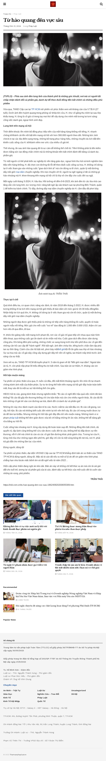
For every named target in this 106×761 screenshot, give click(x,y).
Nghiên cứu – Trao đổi (48, 694)
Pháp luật (17, 14)
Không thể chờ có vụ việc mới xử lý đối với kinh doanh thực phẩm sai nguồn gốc (25, 527)
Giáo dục (7, 694)
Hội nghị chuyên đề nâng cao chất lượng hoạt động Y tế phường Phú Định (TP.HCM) (58, 606)
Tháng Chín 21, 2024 (12, 26)
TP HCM (35, 109)
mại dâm (20, 172)
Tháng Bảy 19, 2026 (64, 533)
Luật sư (41, 690)
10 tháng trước (24, 609)
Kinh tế (7, 698)
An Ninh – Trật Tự (11, 690)
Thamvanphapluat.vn (18, 755)
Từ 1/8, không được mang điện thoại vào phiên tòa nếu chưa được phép (75, 527)
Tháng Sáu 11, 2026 (64, 574)
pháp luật (13, 418)
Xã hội (74, 694)
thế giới (61, 349)
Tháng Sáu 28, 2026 (13, 571)
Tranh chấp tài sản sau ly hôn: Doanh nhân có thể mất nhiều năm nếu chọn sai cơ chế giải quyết (78, 568)
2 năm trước (23, 600)
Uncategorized (78, 690)
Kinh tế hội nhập (11, 701)
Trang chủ (7, 14)
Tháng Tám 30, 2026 (13, 533)
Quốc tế (41, 701)
